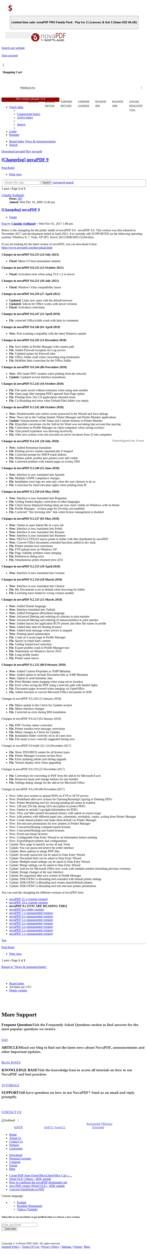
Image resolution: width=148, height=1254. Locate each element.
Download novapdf (13, 151)
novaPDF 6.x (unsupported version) (31, 916)
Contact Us (16, 1141)
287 (20, 198)
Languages (16, 1148)
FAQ (5, 1040)
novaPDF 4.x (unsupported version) (31, 923)
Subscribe (9, 1228)
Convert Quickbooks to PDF (26, 1189)
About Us (15, 1138)
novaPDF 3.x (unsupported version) (31, 926)
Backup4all (93, 1123)
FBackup (106, 1123)
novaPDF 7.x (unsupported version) (31, 913)
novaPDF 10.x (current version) (28, 902)
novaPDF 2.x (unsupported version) (31, 930)
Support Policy (11, 1246)
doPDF (18, 1127)
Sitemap (66, 1246)
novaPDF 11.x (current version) (28, 899)
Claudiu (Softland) (13, 195)
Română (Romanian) (29, 1206)
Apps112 (59, 1127)
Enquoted (98, 1127)
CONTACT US (11, 1112)
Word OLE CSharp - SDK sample (30, 1179)
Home (13, 1134)
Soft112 (49, 1127)
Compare (14, 1162)
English (21, 1202)
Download (15, 1155)
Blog (12, 1169)
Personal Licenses (20, 1158)
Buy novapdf (34, 151)
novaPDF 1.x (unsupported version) (31, 933)
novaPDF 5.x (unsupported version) (31, 920)
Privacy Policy (50, 1246)
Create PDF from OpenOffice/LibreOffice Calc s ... (40, 1175)
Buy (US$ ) (18, 35)
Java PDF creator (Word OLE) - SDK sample (37, 1186)
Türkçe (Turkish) (27, 1209)
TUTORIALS (10, 1085)
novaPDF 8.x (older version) (26, 909)
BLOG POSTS (11, 1062)
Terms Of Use (31, 1246)
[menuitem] (25, 117)
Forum (13, 1165)
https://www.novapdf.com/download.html (27, 247)
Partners (14, 1145)
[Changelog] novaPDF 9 (25, 159)
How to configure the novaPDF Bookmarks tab (38, 1182)
